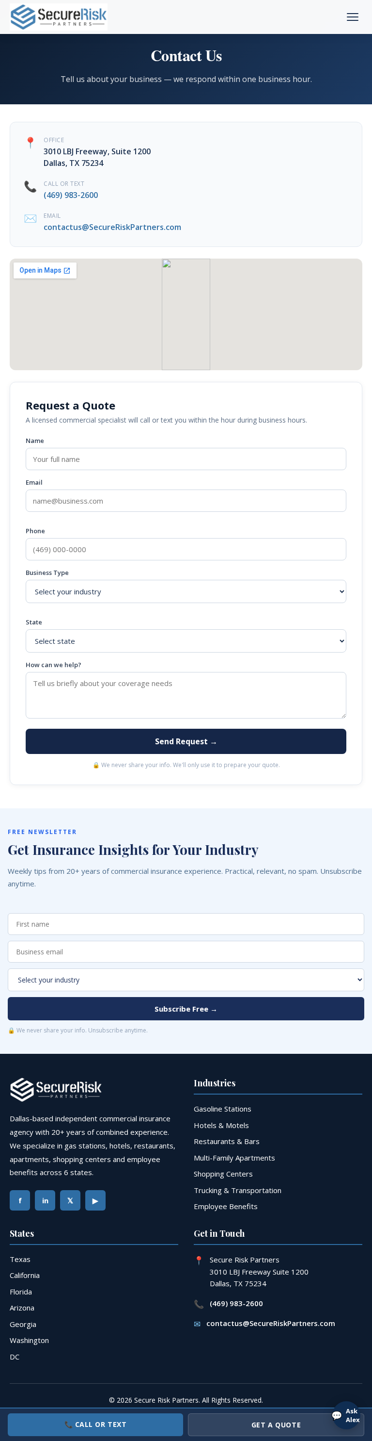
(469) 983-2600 (71, 195)
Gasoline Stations (222, 1109)
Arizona (22, 1307)
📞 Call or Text (95, 1424)
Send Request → (186, 741)
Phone (35, 530)
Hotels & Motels (221, 1125)
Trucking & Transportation (237, 1190)
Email (34, 482)
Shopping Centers (223, 1174)
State (34, 622)
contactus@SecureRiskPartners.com (112, 227)
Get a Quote (276, 1424)
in (45, 1200)
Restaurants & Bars (227, 1141)
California (25, 1275)
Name (35, 440)
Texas (20, 1259)
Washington (29, 1340)
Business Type (47, 572)
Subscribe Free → (186, 1009)
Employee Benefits (226, 1206)
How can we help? (53, 664)
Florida (21, 1291)
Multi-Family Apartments (234, 1158)
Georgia (23, 1324)
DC (14, 1356)
